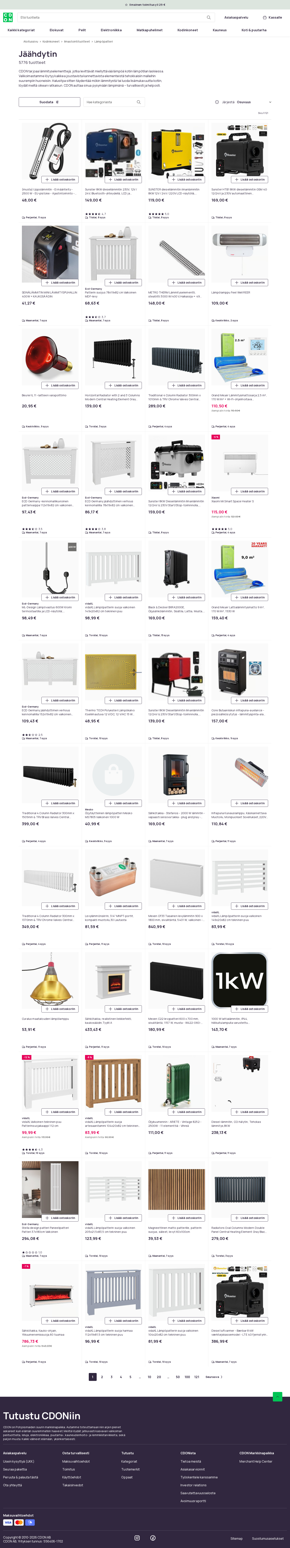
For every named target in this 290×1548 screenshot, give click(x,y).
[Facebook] (153, 1537)
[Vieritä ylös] (277, 1396)
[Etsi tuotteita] (208, 17)
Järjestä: (228, 102)
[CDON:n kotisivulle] (8, 17)
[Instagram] (137, 1537)
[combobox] (116, 17)
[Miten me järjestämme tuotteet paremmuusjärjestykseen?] (217, 102)
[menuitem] (21, 30)
